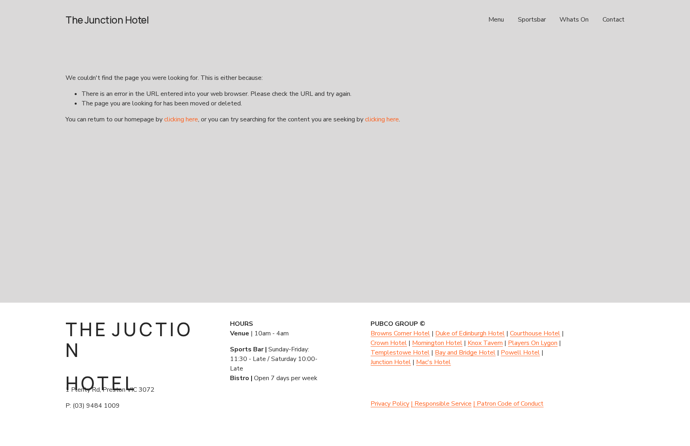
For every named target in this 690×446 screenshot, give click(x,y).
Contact (614, 19)
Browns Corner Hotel (400, 333)
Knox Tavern (485, 343)
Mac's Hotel (433, 362)
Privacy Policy (390, 403)
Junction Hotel (391, 362)
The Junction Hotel (107, 19)
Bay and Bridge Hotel (465, 352)
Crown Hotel (389, 343)
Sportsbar (532, 19)
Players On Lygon (532, 343)
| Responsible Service (441, 403)
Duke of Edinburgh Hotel (470, 333)
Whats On (574, 19)
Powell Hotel (520, 352)
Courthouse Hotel (535, 333)
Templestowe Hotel (400, 352)
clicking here (181, 119)
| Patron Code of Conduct (508, 403)
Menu (496, 19)
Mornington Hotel (437, 343)
